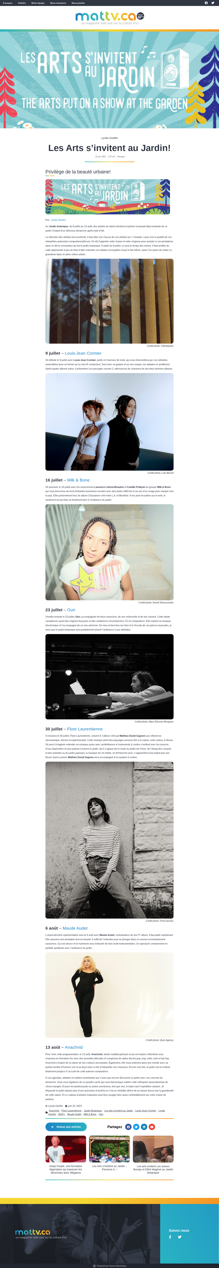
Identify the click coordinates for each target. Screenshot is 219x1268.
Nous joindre (78, 3)
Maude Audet (75, 928)
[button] (128, 1127)
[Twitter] (213, 3)
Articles (22, 3)
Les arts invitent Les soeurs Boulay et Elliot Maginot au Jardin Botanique (153, 1169)
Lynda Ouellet (58, 220)
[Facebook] (206, 3)
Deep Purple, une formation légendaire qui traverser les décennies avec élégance (65, 1169)
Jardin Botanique (93, 1110)
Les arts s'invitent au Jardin (118, 1110)
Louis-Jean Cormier (83, 353)
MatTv (61, 1114)
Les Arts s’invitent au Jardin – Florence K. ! (109, 1168)
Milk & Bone (78, 480)
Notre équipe (38, 3)
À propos (7, 3)
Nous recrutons (58, 3)
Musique (121, 156)
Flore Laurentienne (85, 729)
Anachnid (74, 1047)
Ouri (71, 610)
